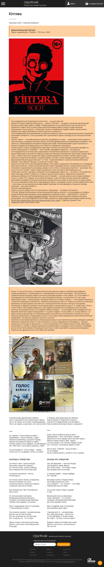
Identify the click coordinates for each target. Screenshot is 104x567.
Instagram (50, 555)
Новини (49, 549)
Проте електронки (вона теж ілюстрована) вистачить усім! (35, 200)
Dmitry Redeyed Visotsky (38, 196)
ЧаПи (65, 552)
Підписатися (63, 544)
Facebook (33, 555)
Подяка (49, 552)
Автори (32, 552)
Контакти (66, 549)
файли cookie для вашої (36, 560)
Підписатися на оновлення (44, 541)
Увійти (72, 4)
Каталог (33, 549)
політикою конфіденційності (65, 562)
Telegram (66, 555)
